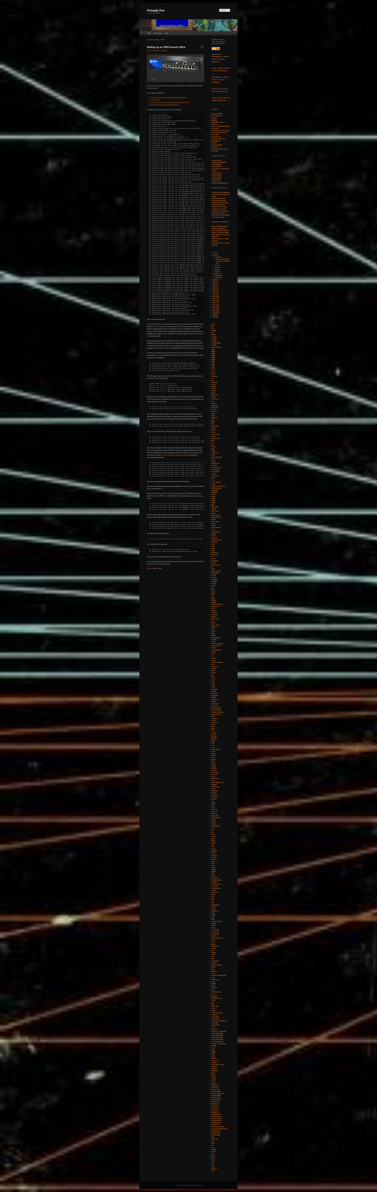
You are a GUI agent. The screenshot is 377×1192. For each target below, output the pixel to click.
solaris (214, 925)
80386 (213, 362)
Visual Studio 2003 (217, 1033)
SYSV (213, 967)
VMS (213, 1050)
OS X (213, 805)
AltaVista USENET (217, 114)
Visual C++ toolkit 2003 (219, 1031)
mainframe (215, 695)
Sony (213, 928)
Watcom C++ (215, 1060)
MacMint (214, 118)
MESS (213, 702)
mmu (213, 731)
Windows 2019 (216, 1100)
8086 (213, 366)
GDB (213, 590)
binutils (214, 428)
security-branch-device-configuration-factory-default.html (169, 98)
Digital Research (217, 517)
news (213, 776)
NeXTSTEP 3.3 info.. (218, 122)
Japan (213, 660)
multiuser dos (216, 749)
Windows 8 (215, 1108)
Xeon (213, 1158)
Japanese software (217, 662)
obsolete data (216, 787)
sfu (213, 901)
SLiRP (213, 915)
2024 (215, 282)
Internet (214, 648)
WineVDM (214, 1139)
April (217, 271)
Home (149, 33)
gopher (214, 602)
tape (213, 969)
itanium (214, 658)
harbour (214, 612)
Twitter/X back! (220, 43)
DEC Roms (215, 151)
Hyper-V (214, 627)
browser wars (216, 438)
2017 (216, 296)
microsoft (214, 706)
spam (213, 940)
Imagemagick (216, 637)
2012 (216, 307)
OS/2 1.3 (214, 811)
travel (213, 981)
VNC (213, 1054)
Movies (214, 735)
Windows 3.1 (215, 1104)
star (213, 950)
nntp (213, 780)
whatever (214, 1068)
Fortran (214, 575)
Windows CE (215, 1112)
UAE (213, 990)
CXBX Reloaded (216, 488)
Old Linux (215, 124)
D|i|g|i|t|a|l (215, 490)
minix (213, 724)
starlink (214, 952)
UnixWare (214, 996)
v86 (213, 1002)
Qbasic (214, 869)
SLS (213, 917)
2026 (215, 255)
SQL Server (215, 946)
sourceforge (215, 934)
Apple (213, 393)
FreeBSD (214, 579)
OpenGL (214, 793)
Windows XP (215, 1133)
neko (213, 757)
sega (213, 898)
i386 (213, 629)
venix (213, 1008)
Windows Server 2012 (218, 1127)
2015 (216, 300)
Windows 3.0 (215, 1102)
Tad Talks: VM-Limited (218, 139)
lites (213, 681)
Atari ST (214, 409)
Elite (213, 546)
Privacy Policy (158, 33)
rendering (215, 886)
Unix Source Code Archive (220, 132)
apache (214, 391)
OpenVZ (214, 799)
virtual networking (217, 1013)
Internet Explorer (217, 650)
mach (213, 687)
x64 (213, 1147)
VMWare (214, 1052)
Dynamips (215, 542)
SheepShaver (216, 905)
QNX (213, 874)
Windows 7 (215, 1106)
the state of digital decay (219, 975)
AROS (213, 403)
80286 (213, 360)
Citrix (213, 459)
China (213, 451)
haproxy (214, 610)
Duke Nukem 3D (216, 540)
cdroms (214, 447)
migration (215, 718)
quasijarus (215, 878)
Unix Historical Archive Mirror (221, 130)
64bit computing (217, 347)
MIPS (213, 729)
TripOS (214, 983)
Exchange (215, 561)
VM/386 (214, 1046)
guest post (215, 606)
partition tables (216, 818)
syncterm (214, 963)
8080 (213, 364)
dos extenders (216, 532)
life (213, 675)
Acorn (213, 374)
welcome (214, 1066)
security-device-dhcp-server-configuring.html (165, 105)
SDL (213, 896)
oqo (213, 801)
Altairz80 (214, 382)
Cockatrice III (216, 463)
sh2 (213, 903)
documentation (216, 527)
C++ (213, 442)
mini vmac (215, 722)
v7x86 (213, 1000)
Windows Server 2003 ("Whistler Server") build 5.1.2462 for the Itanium (219, 207)
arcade (214, 397)
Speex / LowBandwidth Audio (221, 126)
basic (213, 416)
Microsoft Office (216, 710)
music (213, 751)
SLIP (213, 913)
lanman (214, 673)
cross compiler (216, 482)
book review (215, 434)
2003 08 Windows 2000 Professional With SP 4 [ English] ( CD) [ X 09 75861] (220, 201)
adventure (215, 376)
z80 (213, 1166)
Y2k (213, 1164)
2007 (215, 317)
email (213, 548)
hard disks (215, 615)
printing (214, 857)
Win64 (213, 1081)
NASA (213, 755)
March (218, 273)
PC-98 (213, 824)
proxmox (214, 859)
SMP (213, 919)
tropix (213, 986)
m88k (213, 685)
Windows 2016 (216, 1097)
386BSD (214, 331)
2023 (215, 284)
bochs (213, 432)
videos (214, 1010)
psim (213, 865)
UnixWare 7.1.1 (216, 147)
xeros (213, 1160)
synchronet (215, 961)
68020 (213, 353)
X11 (213, 1145)
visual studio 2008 (217, 1037)
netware (214, 770)
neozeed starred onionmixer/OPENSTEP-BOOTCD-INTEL (219, 162)
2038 (213, 324)
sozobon (214, 936)
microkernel (215, 704)
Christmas (215, 453)
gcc (213, 588)
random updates (217, 880)
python (214, 867)
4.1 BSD (214, 337)
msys (213, 743)
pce (213, 832)
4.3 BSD (214, 341)
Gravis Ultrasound (217, 604)
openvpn (214, 797)
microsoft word (216, 714)
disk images (215, 521)
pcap (213, 828)
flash (213, 569)
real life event (216, 884)
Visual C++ (215, 1029)
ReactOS (214, 882)
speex (213, 944)
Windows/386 (216, 1135)
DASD (213, 496)
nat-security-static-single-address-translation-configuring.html (170, 102)
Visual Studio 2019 (217, 1041)
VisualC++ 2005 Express (219, 1044)
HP (212, 621)
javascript (215, 666)
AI (212, 378)
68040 (213, 357)
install (213, 641)
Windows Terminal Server (219, 1129)
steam (213, 954)
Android (214, 386)
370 (213, 328)
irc (212, 656)
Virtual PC (215, 1015)
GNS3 (213, 594)
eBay (213, 544)
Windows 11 (215, 1087)
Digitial (214, 519)
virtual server (216, 1019)
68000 (213, 351)
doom (213, 530)
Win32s (214, 1079)
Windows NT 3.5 (216, 1116)
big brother (215, 426)
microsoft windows (217, 712)
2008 (215, 315)
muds (213, 747)
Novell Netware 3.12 (218, 782)
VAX (213, 1004)
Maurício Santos (216, 89)
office (213, 789)
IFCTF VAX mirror (217, 116)
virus (213, 1027)
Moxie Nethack (216, 141)
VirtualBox (215, 1023)
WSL (213, 1143)
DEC (213, 505)
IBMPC (214, 635)
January (218, 278)
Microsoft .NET (216, 708)
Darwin (214, 494)
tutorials (214, 988)
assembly (214, 405)
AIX (213, 380)
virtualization (216, 1025)
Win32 (213, 1077)
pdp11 (213, 838)
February (218, 276)
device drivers (216, 515)
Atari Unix (215, 411)
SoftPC (214, 923)
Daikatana (215, 492)
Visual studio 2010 (217, 1039)
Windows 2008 (216, 1095)
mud (213, 745)
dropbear (214, 538)
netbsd (214, 766)
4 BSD (213, 335)
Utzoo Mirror (215, 134)
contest (214, 474)
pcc (213, 830)
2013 (216, 305)
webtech (214, 1062)
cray (213, 480)
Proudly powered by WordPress (193, 1185)
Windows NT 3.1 (216, 137)
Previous (214, 855)
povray (214, 849)
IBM (213, 633)
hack (213, 608)
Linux (213, 679)
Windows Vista (216, 1131)
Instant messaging (217, 643)
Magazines (215, 693)
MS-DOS (214, 739)
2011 (216, 309)
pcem (213, 834)
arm (213, 401)
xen (213, 1153)
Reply (159, 568)
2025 (215, 280)
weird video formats (218, 1064)
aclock (214, 372)
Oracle (214, 803)
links (213, 677)
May (217, 269)
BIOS (213, 430)
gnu (213, 596)
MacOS (214, 691)
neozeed (164, 50)
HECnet (214, 617)
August (218, 257)
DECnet (214, 509)
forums (214, 577)
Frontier (214, 583)
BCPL (213, 422)
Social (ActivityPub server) (220, 149)
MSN (213, 741)
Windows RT (215, 1124)
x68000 (214, 1149)
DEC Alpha (215, 507)
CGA (213, 449)
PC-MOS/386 (215, 826)
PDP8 (213, 840)
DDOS (213, 501)
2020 (215, 290)
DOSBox (214, 534)
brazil (213, 436)
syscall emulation (217, 965)
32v (213, 326)
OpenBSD (215, 791)
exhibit (214, 563)
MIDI (213, 716)
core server (215, 476)
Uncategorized (216, 992)
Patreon (222, 39)
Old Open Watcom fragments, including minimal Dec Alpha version (221, 194)
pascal (214, 820)
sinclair (214, 909)
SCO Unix (215, 892)
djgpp (213, 523)
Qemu (167, 33)
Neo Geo (214, 760)
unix (213, 994)
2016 (216, 298)
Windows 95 (215, 1110)
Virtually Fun (156, 10)
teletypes (214, 971)
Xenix (213, 1155)
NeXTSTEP (215, 778)
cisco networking (217, 457)
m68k (213, 683)
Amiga (214, 384)
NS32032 (214, 784)
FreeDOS (214, 581)
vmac (213, 1048)
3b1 (213, 333)
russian (214, 890)
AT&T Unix (215, 407)
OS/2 (213, 807)
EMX (213, 550)
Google (214, 600)
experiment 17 (216, 565)
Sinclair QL (215, 911)
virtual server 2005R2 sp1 (219, 1021)
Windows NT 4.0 (216, 1120)
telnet (213, 973)
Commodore (215, 469)
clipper (214, 461)
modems (214, 733)
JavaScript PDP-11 (217, 145)
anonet (214, 389)
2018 (216, 294)
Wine (213, 1137)
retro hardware (216, 888)
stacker (214, 948)
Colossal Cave (216, 467)
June (217, 267)
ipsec (213, 654)
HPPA (213, 623)
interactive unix (216, 646)
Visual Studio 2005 (217, 1035)
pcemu (214, 836)
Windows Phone (217, 1122)
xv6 (213, 1162)
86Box (213, 368)
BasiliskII (214, 418)
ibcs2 (213, 631)
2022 (215, 286)
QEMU (213, 872)
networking (215, 772)
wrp (213, 1141)
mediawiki (215, 700)
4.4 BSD (214, 345)
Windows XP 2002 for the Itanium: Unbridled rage (220, 59)
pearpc (214, 842)
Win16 (213, 1075)
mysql (213, 753)
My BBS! (214, 120)
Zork (213, 1170)
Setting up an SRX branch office (166, 47)
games (214, 585)
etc (212, 556)
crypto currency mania (218, 486)
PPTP (213, 853)
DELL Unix (215, 511)
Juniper (154, 568)
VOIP (213, 1056)
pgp (213, 845)
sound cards (215, 930)
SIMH (213, 907)
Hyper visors (215, 625)
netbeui (214, 764)
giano (213, 592)
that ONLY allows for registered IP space (174, 455)
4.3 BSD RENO (216, 343)
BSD (213, 440)
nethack (214, 768)
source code (215, 932)
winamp (214, 1083)
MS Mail (214, 737)
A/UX (213, 370)
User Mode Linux (217, 998)
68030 (213, 355)
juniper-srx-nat (155, 100)
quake (213, 876)
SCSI (213, 894)
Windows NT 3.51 (217, 1118)
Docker (214, 525)
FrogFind (214, 143)
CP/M (213, 478)
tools (213, 977)
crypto (213, 484)
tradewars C (215, 979)
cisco (213, 455)
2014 (216, 302)
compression (216, 471)
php (213, 847)
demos (214, 513)
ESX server (215, 554)
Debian (214, 503)
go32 (213, 598)
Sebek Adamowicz (217, 56)
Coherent (214, 465)
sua (213, 956)
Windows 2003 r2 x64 (218, 1093)
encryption (215, 552)
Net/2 (213, 762)
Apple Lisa (215, 395)
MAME (214, 697)
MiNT (213, 726)
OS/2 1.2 (214, 809)
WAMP (214, 1058)
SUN (213, 959)
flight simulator (216, 571)
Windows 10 (215, 1085)
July (217, 265)
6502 (213, 349)
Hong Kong (215, 619)
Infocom (214, 639)
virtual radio (215, 1017)
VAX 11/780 (215, 1006)
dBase (213, 498)
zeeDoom (214, 1168)
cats (213, 444)
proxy (213, 861)
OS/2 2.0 (214, 814)
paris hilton (215, 816)
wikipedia (214, 1071)
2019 (216, 292)
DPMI (213, 536)
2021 (215, 288)
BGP (213, 424)
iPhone (214, 652)
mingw (214, 720)
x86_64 (214, 1151)
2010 (216, 311)
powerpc (214, 851)
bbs (213, 420)
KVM (213, 670)
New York (214, 774)
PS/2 (213, 863)
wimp (213, 1073)
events (214, 558)
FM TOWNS (215, 573)
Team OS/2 (215, 128)
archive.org (222, 41)
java (213, 664)
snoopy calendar (217, 921)
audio (213, 413)
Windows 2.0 (215, 1089)
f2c (212, 567)
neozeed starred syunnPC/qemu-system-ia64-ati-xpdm (220, 169)
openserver (215, 795)
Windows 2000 (216, 1091)
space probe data (217, 938)
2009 (216, 313)
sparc (213, 942)
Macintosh (215, 689)
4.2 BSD (214, 339)
